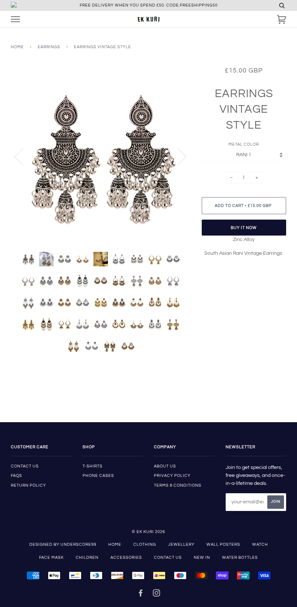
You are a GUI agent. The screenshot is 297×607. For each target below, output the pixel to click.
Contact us (25, 466)
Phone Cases (98, 476)
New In (202, 558)
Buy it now (244, 228)
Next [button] (177, 156)
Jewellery (181, 544)
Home (17, 47)
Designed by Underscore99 (62, 544)
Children (87, 558)
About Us (165, 466)
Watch (260, 544)
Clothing (144, 544)
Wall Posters (223, 544)
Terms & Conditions (177, 485)
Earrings (49, 47)
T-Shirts (93, 466)
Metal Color (244, 144)
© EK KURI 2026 (148, 532)
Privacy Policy (172, 476)
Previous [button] (23, 156)
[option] (101, 156)
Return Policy (28, 485)
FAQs (16, 476)
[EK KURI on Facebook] (141, 594)
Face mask (51, 558)
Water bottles (240, 558)
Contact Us (168, 558)
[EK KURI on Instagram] (156, 594)
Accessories (126, 558)
